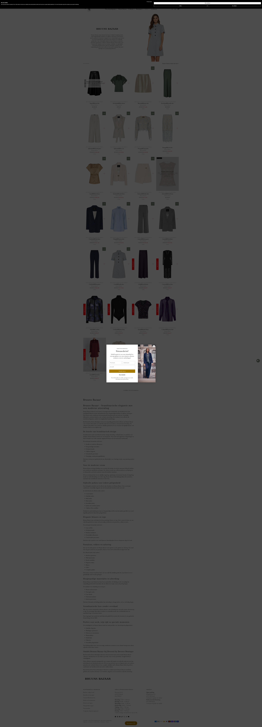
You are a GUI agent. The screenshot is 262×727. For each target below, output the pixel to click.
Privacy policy (149, 1)
